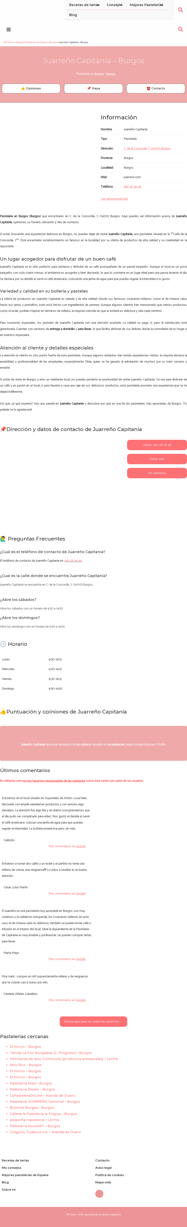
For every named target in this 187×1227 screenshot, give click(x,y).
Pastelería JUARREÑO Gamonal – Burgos (45, 1102)
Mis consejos (11, 1168)
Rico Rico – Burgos (25, 1065)
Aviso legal (103, 1168)
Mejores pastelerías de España (25, 1175)
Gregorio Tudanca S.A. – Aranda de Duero (45, 1132)
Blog (5, 1182)
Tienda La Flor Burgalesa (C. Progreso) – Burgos (51, 1053)
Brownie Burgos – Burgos (32, 1108)
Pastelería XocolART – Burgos (35, 1126)
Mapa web (103, 1182)
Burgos (99, 73)
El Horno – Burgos (25, 1047)
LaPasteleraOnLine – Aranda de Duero (42, 1096)
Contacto (102, 1160)
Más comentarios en (67, 846)
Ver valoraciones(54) (114, 199)
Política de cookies (109, 1175)
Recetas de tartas (15, 1160)
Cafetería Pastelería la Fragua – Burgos (43, 1114)
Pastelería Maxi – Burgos (31, 1083)
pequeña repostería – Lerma (34, 1120)
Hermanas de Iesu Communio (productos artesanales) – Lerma (64, 1059)
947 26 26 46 (73, 561)
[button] (180, 11)
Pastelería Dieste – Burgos (32, 1089)
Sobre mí (9, 1189)
